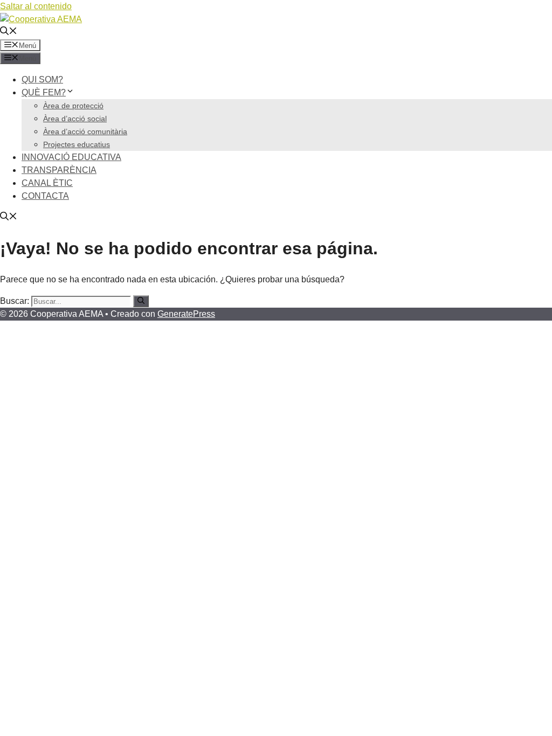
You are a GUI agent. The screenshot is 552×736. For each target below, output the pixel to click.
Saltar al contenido (36, 6)
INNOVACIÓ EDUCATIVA (71, 157)
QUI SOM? (42, 79)
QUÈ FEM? (44, 92)
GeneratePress (186, 313)
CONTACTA (45, 195)
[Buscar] (141, 301)
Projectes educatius (76, 144)
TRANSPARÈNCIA (59, 170)
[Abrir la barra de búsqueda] (8, 32)
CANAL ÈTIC (47, 183)
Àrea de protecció (73, 105)
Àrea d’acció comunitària (85, 131)
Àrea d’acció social (75, 118)
